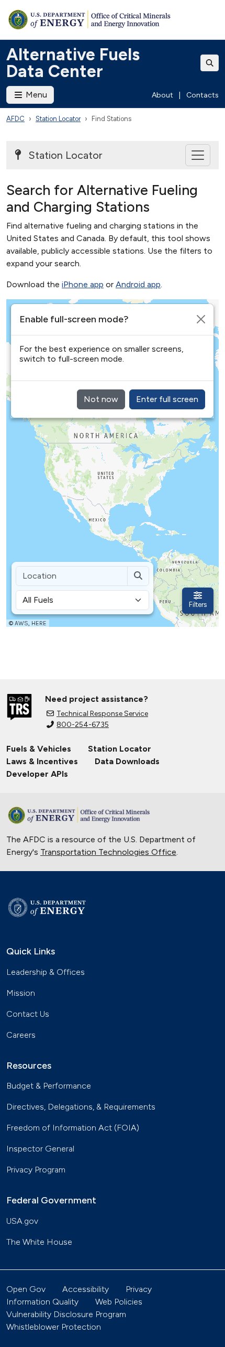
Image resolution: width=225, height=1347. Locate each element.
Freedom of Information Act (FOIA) (72, 1128)
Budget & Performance (48, 1086)
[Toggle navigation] (197, 155)
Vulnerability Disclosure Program (66, 1314)
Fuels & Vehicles (38, 749)
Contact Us (27, 1014)
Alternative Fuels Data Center (73, 63)
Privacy (139, 1289)
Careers (21, 1035)
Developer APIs (37, 774)
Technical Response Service (102, 713)
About (162, 95)
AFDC (15, 119)
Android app (138, 284)
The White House (39, 1242)
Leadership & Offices (45, 972)
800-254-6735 (83, 724)
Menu (35, 95)
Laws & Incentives (42, 761)
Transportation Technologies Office (108, 852)
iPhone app (83, 284)
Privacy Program (35, 1170)
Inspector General (40, 1149)
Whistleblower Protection (53, 1327)
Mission (20, 993)
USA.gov (22, 1221)
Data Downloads (127, 761)
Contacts (202, 95)
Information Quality (42, 1302)
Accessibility (85, 1289)
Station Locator (58, 119)
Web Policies (118, 1302)
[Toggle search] (209, 63)
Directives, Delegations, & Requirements (80, 1107)
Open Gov (26, 1289)
